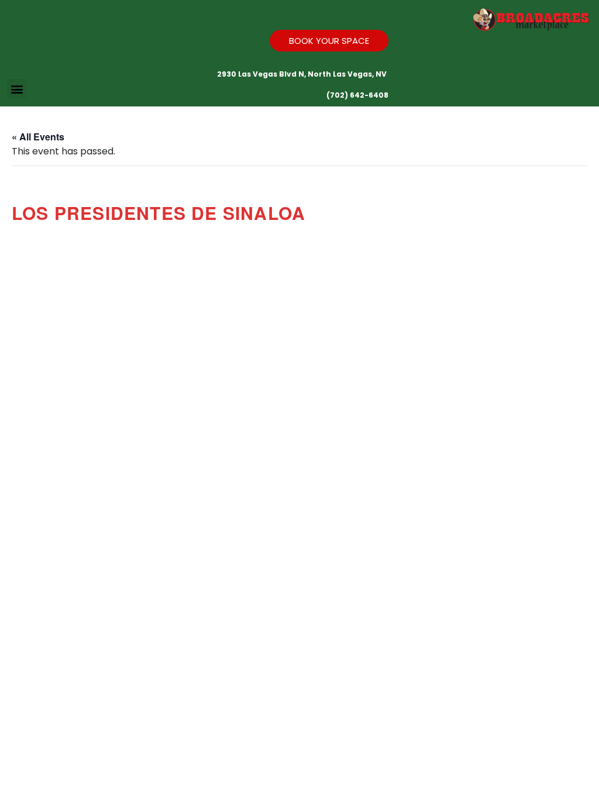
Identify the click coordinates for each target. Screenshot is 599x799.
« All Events (38, 136)
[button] (16, 88)
